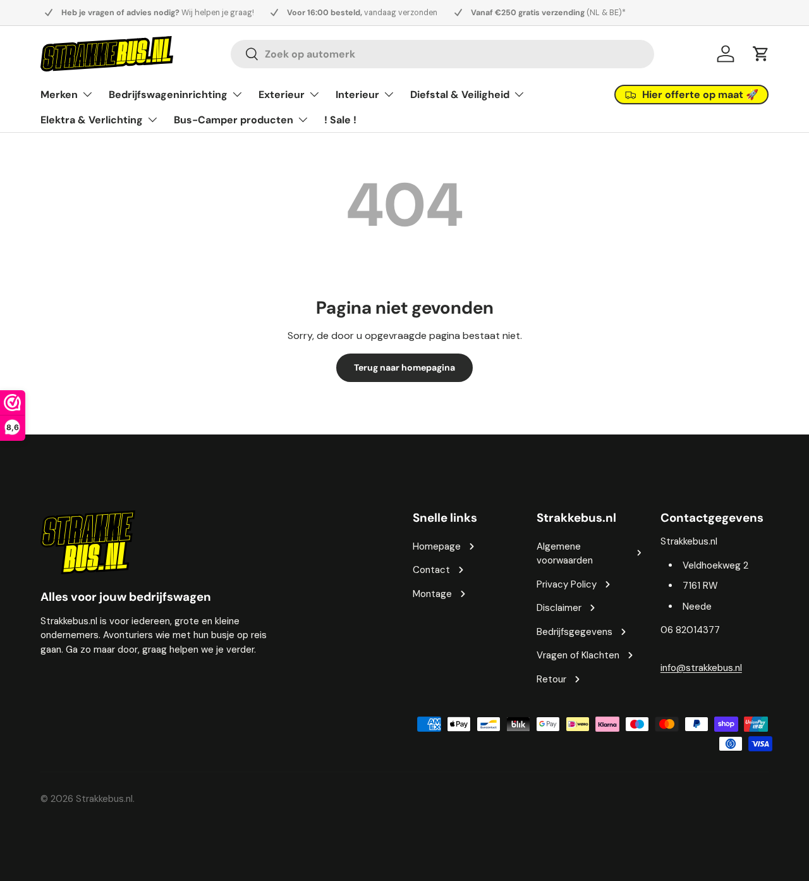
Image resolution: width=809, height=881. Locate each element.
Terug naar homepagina (404, 367)
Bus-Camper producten (233, 119)
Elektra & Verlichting (91, 119)
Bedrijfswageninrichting (168, 94)
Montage (432, 594)
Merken (59, 94)
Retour (551, 679)
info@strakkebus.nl (701, 668)
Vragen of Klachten (578, 655)
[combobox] (442, 54)
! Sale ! (340, 119)
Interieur (357, 94)
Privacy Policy (567, 584)
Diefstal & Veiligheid (459, 94)
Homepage (437, 546)
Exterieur (282, 94)
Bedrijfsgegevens (574, 631)
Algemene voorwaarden (565, 553)
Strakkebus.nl (104, 798)
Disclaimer (559, 607)
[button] (761, 54)
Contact (431, 570)
